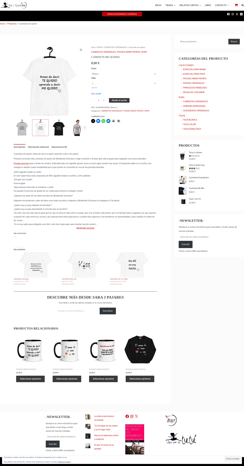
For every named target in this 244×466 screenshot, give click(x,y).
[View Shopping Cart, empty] (236, 5)
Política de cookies (64, 462)
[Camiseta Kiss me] (85, 265)
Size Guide (96, 94)
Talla (93, 78)
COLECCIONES (186, 65)
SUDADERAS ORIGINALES (196, 111)
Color (93, 68)
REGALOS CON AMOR (194, 92)
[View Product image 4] (77, 127)
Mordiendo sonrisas (85, 228)
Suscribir (186, 244)
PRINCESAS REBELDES (195, 88)
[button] (174, 5)
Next (85, 128)
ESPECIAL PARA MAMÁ (194, 69)
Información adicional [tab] (38, 147)
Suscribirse (108, 311)
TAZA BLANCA (190, 120)
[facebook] (228, 14)
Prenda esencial (21, 163)
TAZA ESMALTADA (192, 129)
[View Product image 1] (22, 127)
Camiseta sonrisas (21, 279)
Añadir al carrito (119, 100)
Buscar (234, 41)
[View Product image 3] (59, 127)
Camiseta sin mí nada (119, 279)
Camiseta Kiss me (69, 279)
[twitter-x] (237, 14)
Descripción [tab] (19, 147)
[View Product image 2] (40, 127)
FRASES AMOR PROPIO (128, 52)
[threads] (241, 14)
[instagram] (233, 14)
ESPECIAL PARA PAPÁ (194, 74)
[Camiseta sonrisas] (36, 265)
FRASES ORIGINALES (193, 83)
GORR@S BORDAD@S (194, 106)
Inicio (93, 47)
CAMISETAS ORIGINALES (115, 47)
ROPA (99, 47)
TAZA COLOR (189, 124)
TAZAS (182, 116)
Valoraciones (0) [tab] (59, 147)
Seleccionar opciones (30, 379)
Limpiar (94, 88)
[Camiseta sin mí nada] (133, 265)
